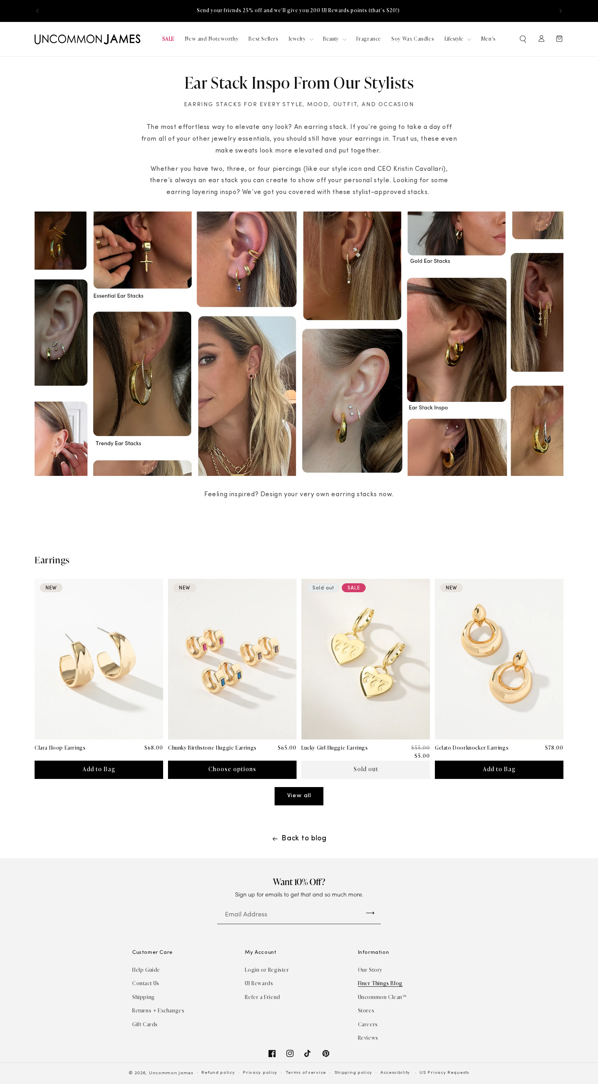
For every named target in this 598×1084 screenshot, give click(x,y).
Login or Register (267, 970)
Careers (368, 1024)
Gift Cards (145, 1024)
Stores (366, 1011)
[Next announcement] (561, 11)
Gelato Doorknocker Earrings (472, 748)
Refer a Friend (262, 997)
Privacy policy (260, 1073)
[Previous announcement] (37, 11)
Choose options (232, 769)
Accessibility (395, 1073)
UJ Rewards (259, 983)
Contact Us (145, 983)
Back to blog (304, 838)
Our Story (370, 970)
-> (370, 912)
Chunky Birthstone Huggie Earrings (212, 748)
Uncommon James (171, 1073)
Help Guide (146, 970)
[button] (524, 39)
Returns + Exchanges (158, 1011)
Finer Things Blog (380, 983)
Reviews (368, 1038)
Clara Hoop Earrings (60, 748)
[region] (299, 11)
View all (299, 796)
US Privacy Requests (444, 1073)
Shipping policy (353, 1073)
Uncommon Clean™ (382, 997)
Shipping (143, 997)
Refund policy (218, 1073)
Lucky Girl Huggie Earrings (334, 748)
